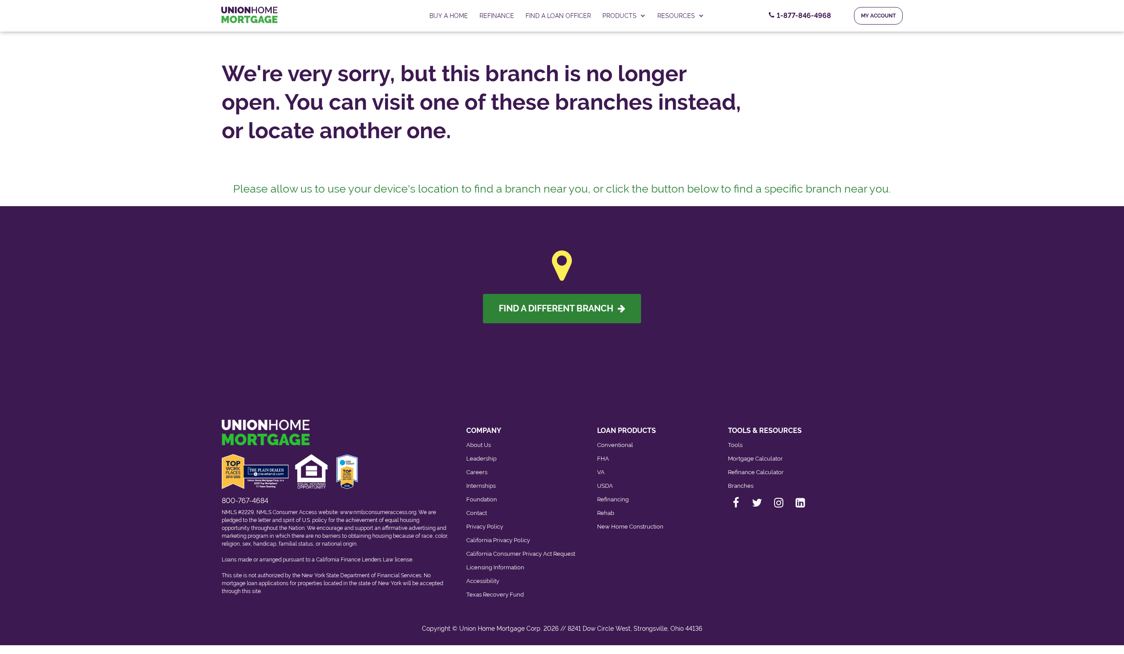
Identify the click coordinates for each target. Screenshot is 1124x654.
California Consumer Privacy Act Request (520, 553)
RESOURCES (676, 15)
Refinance (496, 15)
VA (601, 472)
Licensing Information (495, 567)
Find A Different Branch (558, 308)
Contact (476, 513)
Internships (481, 485)
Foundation (481, 499)
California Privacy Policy (498, 540)
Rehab (605, 513)
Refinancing (613, 499)
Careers (476, 472)
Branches (740, 485)
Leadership (481, 458)
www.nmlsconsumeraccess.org (378, 512)
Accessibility (482, 581)
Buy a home (448, 15)
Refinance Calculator (756, 472)
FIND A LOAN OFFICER (558, 15)
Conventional (615, 445)
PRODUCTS (619, 15)
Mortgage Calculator (755, 458)
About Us (478, 445)
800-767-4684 (245, 501)
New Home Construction (630, 526)
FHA (603, 458)
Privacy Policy (484, 526)
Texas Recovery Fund (495, 594)
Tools (735, 445)
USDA (605, 485)
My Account (878, 16)
